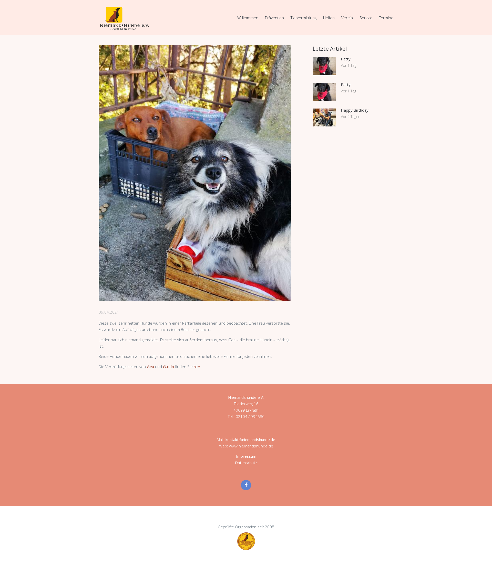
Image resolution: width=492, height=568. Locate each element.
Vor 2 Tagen (350, 116)
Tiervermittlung (303, 17)
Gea (150, 366)
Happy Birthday (354, 110)
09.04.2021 (109, 312)
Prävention (274, 17)
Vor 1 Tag (348, 65)
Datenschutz (246, 462)
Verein (347, 17)
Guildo (168, 366)
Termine (386, 17)
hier (197, 366)
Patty (346, 58)
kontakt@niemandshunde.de (250, 439)
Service (366, 17)
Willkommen (247, 17)
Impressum (246, 456)
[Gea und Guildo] (195, 173)
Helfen (329, 17)
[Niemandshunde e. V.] (124, 18)
